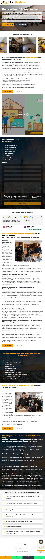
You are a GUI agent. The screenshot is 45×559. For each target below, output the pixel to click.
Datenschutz (21, 548)
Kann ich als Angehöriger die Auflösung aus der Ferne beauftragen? (20, 515)
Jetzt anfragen (7, 91)
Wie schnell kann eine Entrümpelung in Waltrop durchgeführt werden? (23, 497)
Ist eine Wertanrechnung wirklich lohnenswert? (19, 521)
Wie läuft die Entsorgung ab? (14, 526)
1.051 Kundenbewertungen (41, 550)
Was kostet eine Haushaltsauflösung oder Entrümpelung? (22, 503)
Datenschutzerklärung (27, 199)
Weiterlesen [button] (5, 223)
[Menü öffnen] (43, 2)
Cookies (16, 548)
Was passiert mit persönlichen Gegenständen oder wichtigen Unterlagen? (23, 509)
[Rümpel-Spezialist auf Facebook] (20, 545)
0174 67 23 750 (19, 91)
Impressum (28, 548)
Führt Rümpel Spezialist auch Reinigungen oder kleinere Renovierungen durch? (23, 532)
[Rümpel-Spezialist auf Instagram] (25, 545)
